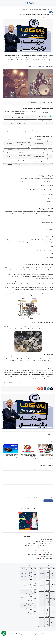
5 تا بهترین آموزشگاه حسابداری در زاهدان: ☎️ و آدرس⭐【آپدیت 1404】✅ (45, 456)
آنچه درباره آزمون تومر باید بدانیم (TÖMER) (44, 558)
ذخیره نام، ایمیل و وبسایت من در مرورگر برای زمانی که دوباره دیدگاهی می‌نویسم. (37, 497)
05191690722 (23, 591)
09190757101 (23, 575)
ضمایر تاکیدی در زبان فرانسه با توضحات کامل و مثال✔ (42, 552)
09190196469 (41, 622)
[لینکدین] (48, 388)
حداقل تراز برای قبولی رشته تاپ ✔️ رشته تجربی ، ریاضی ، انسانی (40, 541)
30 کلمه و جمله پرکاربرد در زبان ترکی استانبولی (43, 550)
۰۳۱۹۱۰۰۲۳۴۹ (24, 584)
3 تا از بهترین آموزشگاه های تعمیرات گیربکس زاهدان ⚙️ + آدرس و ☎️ (11, 455)
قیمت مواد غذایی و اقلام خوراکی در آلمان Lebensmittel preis (40, 554)
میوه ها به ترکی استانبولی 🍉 (46, 556)
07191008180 (41, 573)
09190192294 (23, 576)
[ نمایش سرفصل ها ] (34, 102)
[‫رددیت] (38, 388)
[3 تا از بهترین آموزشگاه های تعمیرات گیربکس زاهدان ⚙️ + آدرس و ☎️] (10, 448)
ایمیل (51, 492)
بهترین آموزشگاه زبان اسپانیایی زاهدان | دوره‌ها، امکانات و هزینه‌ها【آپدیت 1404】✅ (28, 456)
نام (52, 486)
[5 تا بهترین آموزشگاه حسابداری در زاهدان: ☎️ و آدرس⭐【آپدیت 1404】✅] (45, 448)
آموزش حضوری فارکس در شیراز (46, 539)
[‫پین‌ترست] (41, 388)
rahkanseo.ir (22, 635)
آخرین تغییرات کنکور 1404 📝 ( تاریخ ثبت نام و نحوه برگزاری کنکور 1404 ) (38, 546)
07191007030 (41, 599)
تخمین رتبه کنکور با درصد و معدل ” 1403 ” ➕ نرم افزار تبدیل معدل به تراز (38, 548)
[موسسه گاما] (28, 411)
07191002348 (41, 585)
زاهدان (48, 9)
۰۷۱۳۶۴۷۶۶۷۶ (41, 575)
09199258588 (23, 612)
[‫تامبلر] (45, 388)
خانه (51, 9)
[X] (51, 388)
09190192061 (23, 599)
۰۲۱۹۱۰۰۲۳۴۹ (42, 612)
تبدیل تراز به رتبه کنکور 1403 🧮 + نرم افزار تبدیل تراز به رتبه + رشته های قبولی (37, 543)
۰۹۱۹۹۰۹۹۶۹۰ (24, 585)
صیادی (51, 17)
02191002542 (23, 573)
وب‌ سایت (25, 492)
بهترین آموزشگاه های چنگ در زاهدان (40, 66)
